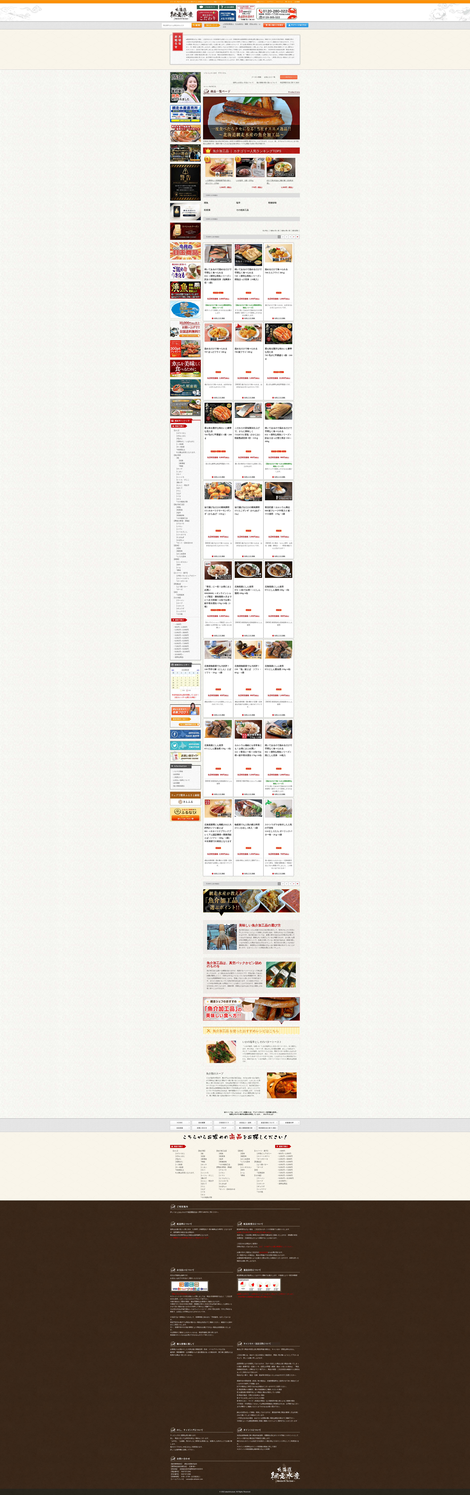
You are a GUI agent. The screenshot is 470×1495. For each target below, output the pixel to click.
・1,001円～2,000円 (181, 630)
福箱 (246, 24)
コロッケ (180, 606)
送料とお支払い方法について (243, 82)
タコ (179, 499)
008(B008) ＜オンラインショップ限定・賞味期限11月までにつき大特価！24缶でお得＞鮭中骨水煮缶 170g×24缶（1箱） (218, 596)
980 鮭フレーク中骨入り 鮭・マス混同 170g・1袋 (278, 510)
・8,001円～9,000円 (181, 649)
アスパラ (180, 524)
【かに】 (176, 430)
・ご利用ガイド (177, 777)
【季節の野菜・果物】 (181, 521)
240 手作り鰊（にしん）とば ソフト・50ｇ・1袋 (218, 669)
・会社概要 (176, 783)
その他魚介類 (182, 502)
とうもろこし (182, 532)
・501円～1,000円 (180, 627)
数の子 (179, 482)
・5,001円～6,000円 (181, 641)
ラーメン (180, 600)
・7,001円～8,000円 (181, 646)
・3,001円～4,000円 (181, 635)
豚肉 (179, 570)
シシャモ (180, 477)
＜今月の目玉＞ (228, 24)
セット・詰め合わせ (185, 543)
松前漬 (179, 510)
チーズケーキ (182, 581)
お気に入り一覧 (269, 77)
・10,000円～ (178, 654)
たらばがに (239, 24)
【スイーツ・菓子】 (180, 573)
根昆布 (179, 551)
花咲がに (179, 1162)
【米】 (175, 592)
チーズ (179, 589)
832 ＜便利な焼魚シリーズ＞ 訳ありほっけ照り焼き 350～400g (278, 435)
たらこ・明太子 (183, 485)
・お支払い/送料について (181, 780)
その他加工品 (182, 518)
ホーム (206, 86)
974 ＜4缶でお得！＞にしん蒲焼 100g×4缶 (247, 589)
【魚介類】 (177, 455)
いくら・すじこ (183, 480)
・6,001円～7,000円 (181, 643)
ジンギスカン (182, 562)
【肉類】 (176, 559)
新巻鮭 (182, 463)
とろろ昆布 (181, 556)
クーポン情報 (256, 77)
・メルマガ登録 (177, 771)
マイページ (279, 1)
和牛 (179, 565)
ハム (179, 567)
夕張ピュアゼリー (264, 1153)
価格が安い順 (274, 230)
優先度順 (295, 230)
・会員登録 (176, 774)
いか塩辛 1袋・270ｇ (245, 180)
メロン (179, 526)
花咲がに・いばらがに (185, 441)
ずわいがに (253, 24)
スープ (179, 603)
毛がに (179, 439)
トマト (179, 529)
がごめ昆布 (181, 554)
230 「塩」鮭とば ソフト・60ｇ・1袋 (248, 669)
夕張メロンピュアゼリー (186, 576)
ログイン (289, 77)
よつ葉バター (182, 587)
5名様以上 (181, 450)
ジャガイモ (181, 535)
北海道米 (180, 595)
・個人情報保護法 (178, 786)
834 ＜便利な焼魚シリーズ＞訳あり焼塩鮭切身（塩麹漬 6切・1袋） (217, 276)
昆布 (179, 548)
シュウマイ (181, 611)
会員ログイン (260, 1)
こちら (179, 1212)
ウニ (179, 491)
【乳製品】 (177, 584)
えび (179, 493)
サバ (179, 474)
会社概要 (297, 1)
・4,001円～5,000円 (181, 638)
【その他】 (177, 598)
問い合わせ (288, 1)
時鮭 (181, 466)
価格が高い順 (285, 230)
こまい (179, 472)
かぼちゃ (180, 540)
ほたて (179, 488)
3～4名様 (180, 447)
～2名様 (180, 444)
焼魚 (179, 507)
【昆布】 (176, 545)
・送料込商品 (178, 657)
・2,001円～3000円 (180, 632)
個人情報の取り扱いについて (267, 82)
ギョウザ (180, 608)
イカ (179, 496)
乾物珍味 (180, 515)
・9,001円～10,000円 (181, 652)
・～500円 (177, 624)
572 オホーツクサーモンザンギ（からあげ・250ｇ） (217, 510)
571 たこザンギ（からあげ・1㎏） (248, 510)
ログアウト (270, 1)
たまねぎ (180, 537)
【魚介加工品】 (179, 504)
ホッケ (179, 469)
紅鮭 (181, 460)
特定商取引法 (192, 1212)
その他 (179, 614)
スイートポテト (183, 578)
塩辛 (179, 513)
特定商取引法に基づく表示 (289, 82)
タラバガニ (181, 433)
